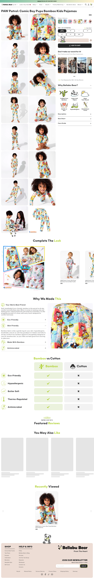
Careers (21, 567)
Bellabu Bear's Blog (24, 553)
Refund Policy (28, 571)
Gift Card (7, 564)
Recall (18, 571)
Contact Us (22, 564)
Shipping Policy (64, 571)
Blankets (7, 560)
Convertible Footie (10, 550)
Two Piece (7, 553)
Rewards (21, 560)
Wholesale (22, 562)
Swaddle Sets (8, 562)
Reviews (21, 555)
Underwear (8, 557)
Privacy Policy (52, 571)
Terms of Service (40, 571)
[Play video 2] (72, 65)
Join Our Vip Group (24, 557)
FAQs (20, 550)
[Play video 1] (62, 65)
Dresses (7, 555)
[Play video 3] (81, 65)
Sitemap (75, 571)
